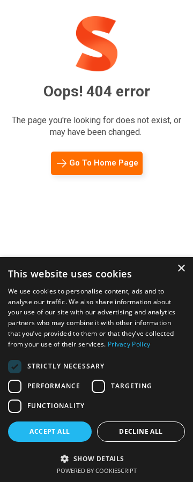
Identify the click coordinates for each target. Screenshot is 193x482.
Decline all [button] (140, 431)
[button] (96, 457)
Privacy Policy (129, 344)
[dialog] (96, 369)
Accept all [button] (49, 431)
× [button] (181, 269)
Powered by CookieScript (97, 470)
